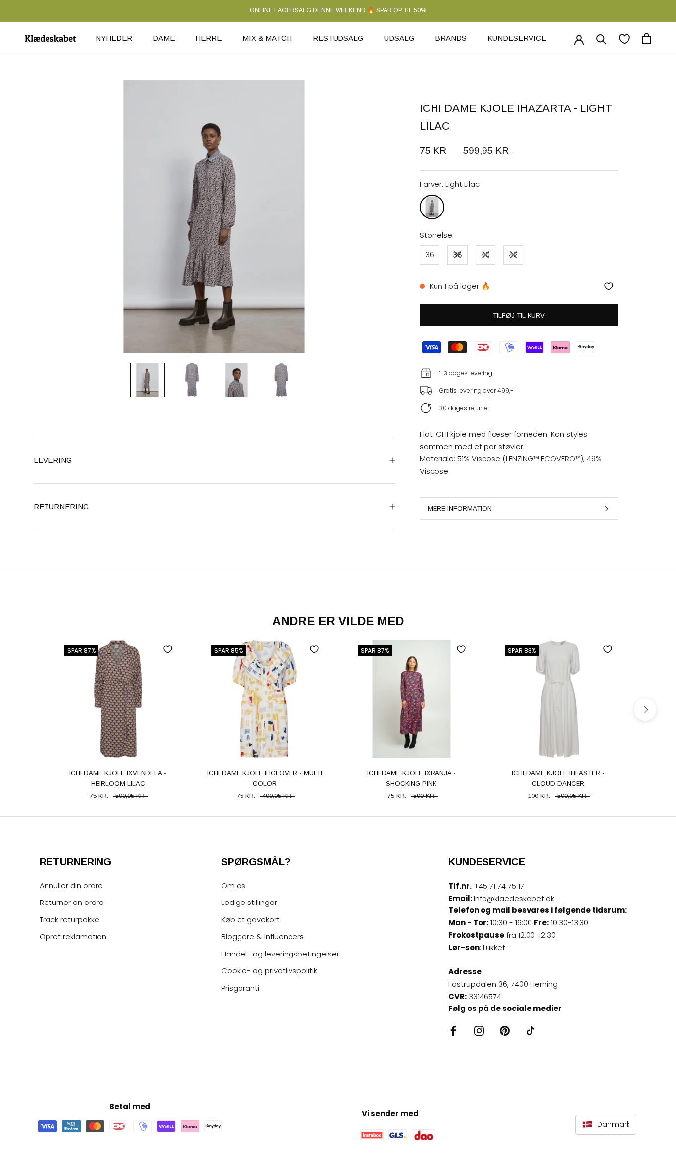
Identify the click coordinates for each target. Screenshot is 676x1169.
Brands (451, 38)
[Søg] (601, 38)
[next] (645, 709)
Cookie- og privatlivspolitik (269, 970)
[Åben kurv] (646, 38)
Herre (208, 38)
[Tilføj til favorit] (608, 286)
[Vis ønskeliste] (624, 38)
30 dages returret (464, 408)
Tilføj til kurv (519, 315)
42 (513, 254)
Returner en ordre (72, 902)
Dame (164, 38)
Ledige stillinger (249, 902)
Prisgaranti (240, 988)
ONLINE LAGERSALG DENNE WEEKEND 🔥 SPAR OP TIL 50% (338, 10)
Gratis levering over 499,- (476, 390)
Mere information (460, 508)
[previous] (31, 709)
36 (429, 254)
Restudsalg (338, 38)
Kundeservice (516, 38)
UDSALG (399, 38)
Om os (233, 885)
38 (457, 254)
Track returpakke (69, 919)
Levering (53, 460)
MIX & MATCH (267, 38)
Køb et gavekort (250, 919)
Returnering (61, 506)
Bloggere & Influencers (262, 936)
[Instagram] (479, 1030)
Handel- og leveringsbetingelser (280, 954)
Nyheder (114, 38)
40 (485, 254)
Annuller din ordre (71, 885)
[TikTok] (530, 1030)
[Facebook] (453, 1030)
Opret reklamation (73, 936)
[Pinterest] (505, 1030)
